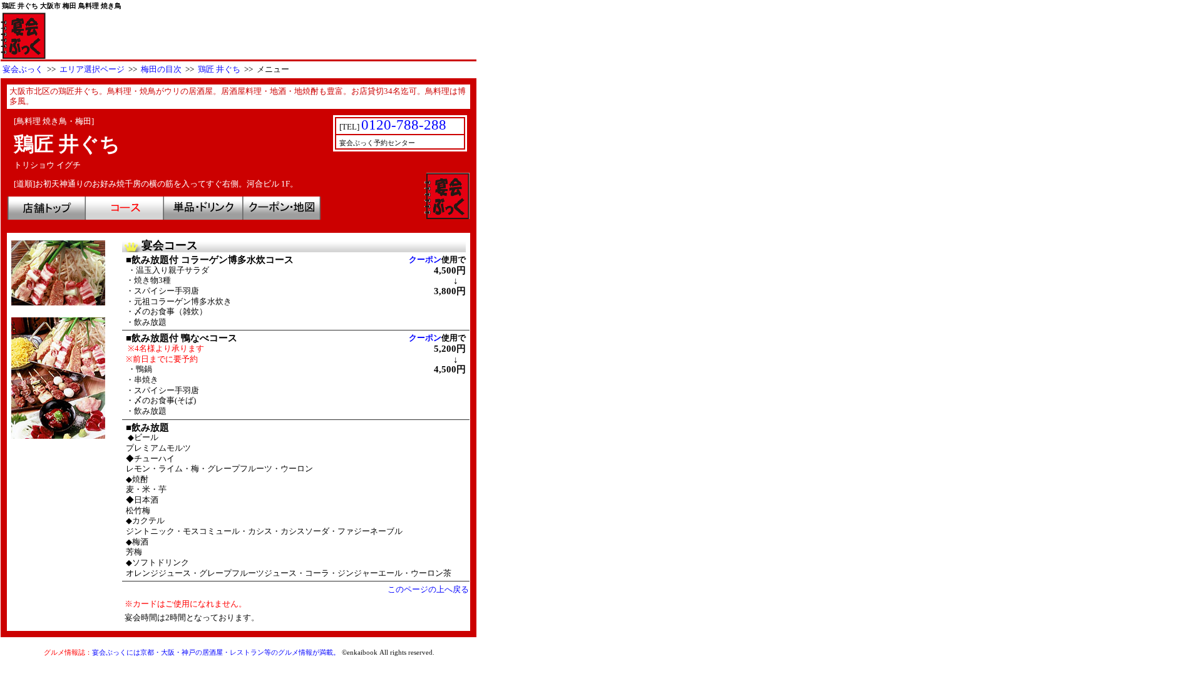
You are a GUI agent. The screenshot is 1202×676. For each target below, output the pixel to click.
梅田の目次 (161, 69)
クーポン (425, 259)
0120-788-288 (403, 124)
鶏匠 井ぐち (219, 69)
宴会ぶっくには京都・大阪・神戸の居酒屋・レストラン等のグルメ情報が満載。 (216, 652)
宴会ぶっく (23, 69)
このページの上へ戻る (428, 589)
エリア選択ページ (92, 69)
